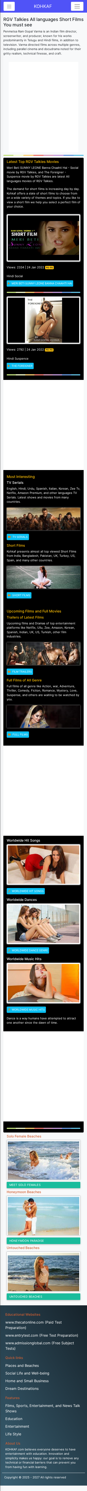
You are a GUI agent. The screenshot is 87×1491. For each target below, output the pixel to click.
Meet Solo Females (25, 1185)
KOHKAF (43, 6)
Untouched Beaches (25, 1296)
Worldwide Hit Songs (27, 891)
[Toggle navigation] (77, 6)
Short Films (21, 595)
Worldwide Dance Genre (29, 950)
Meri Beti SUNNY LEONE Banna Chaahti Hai (41, 283)
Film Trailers (22, 671)
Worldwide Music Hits (28, 1009)
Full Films (20, 734)
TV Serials (20, 537)
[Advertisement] (43, 107)
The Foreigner (22, 366)
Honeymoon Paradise (26, 1240)
